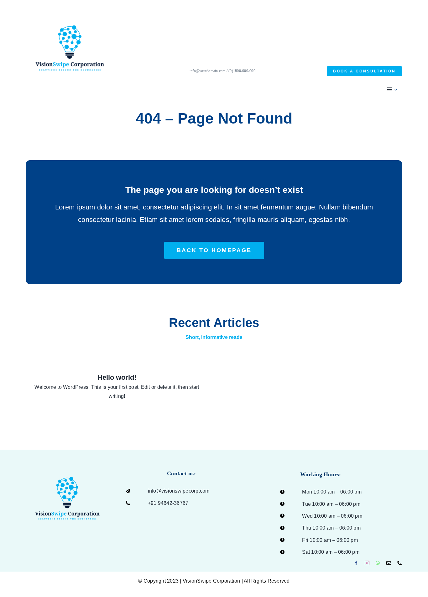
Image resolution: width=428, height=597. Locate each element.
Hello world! (116, 377)
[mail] (388, 563)
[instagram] (367, 563)
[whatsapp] (378, 563)
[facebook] (356, 563)
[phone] (399, 563)
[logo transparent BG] (67, 464)
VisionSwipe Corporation (211, 581)
